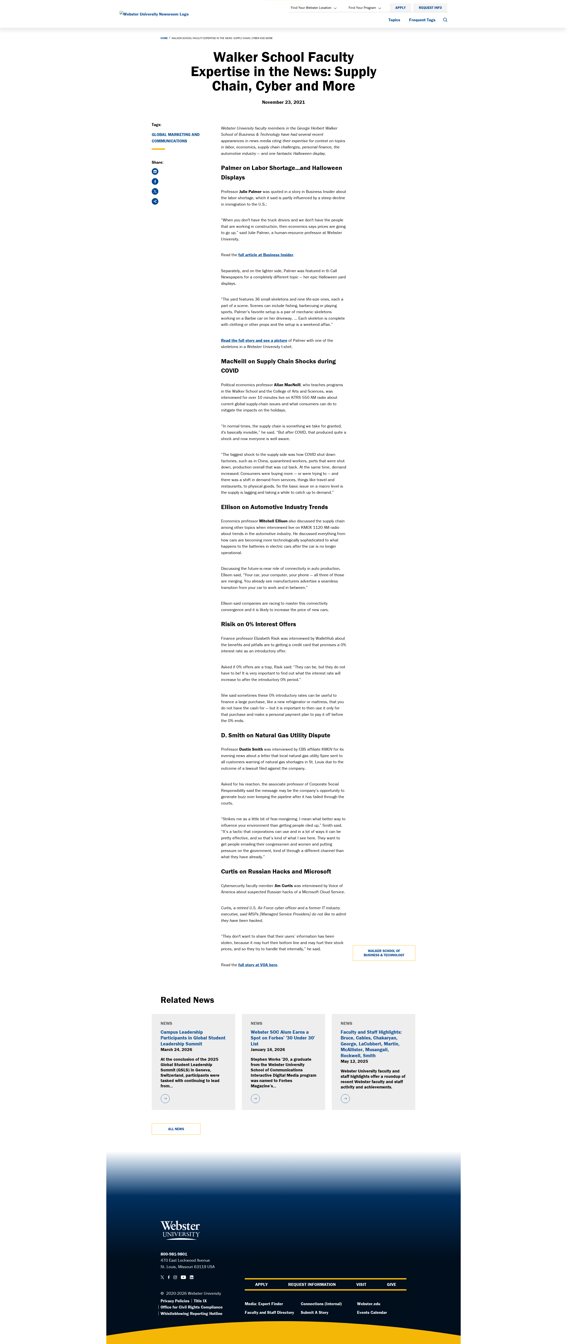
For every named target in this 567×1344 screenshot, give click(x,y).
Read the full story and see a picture (254, 340)
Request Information (312, 1284)
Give (391, 1284)
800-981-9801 (174, 1254)
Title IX (200, 1300)
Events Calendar (372, 1312)
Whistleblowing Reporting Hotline (191, 1313)
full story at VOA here (257, 964)
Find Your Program (362, 7)
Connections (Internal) (321, 1303)
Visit (361, 1284)
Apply (400, 7)
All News (176, 1129)
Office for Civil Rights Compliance (192, 1307)
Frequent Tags (422, 19)
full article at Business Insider (265, 254)
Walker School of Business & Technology (384, 952)
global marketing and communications (176, 138)
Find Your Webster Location (311, 7)
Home (164, 38)
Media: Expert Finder (264, 1303)
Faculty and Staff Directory (269, 1312)
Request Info (430, 7)
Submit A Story (314, 1312)
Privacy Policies (175, 1300)
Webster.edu (368, 1303)
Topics (394, 19)
